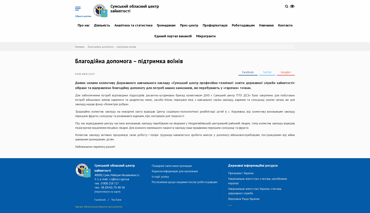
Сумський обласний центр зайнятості (134, 8)
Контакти (285, 25)
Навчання (266, 25)
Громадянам (166, 25)
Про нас (84, 25)
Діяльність (102, 25)
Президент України (241, 173)
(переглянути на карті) (107, 191)
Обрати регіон (83, 16)
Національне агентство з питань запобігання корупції (257, 181)
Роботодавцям (243, 25)
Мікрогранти (206, 36)
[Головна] (101, 11)
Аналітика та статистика (133, 25)
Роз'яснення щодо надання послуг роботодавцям (184, 182)
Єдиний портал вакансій (173, 36)
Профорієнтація (215, 25)
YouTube (116, 199)
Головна (79, 46)
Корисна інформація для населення (175, 171)
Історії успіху (160, 176)
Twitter (267, 72)
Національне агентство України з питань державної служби (255, 191)
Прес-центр (189, 25)
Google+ (286, 72)
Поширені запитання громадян (172, 166)
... (230, 203)
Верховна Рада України (243, 199)
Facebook (248, 72)
